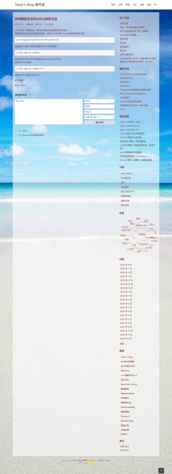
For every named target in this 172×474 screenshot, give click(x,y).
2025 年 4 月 (126, 272)
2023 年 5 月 (126, 296)
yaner (123, 122)
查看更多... (124, 434)
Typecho (101, 460)
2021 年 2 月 (126, 327)
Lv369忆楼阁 (126, 145)
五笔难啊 (125, 187)
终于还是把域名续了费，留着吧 (134, 31)
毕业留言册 (126, 178)
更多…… (123, 343)
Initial (108, 460)
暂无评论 (38, 24)
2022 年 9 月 (126, 311)
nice (122, 133)
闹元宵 (123, 43)
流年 (123, 182)
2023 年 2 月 (126, 303)
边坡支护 (124, 141)
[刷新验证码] (112, 117)
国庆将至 (124, 39)
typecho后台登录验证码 (33, 135)
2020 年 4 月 (126, 334)
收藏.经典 (29, 24)
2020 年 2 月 (126, 338)
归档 (142, 4)
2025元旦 (124, 86)
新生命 (123, 50)
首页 (113, 4)
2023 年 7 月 (126, 292)
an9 (122, 152)
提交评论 (100, 122)
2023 (24, 130)
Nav (135, 4)
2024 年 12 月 (126, 280)
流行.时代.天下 (127, 191)
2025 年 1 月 (126, 276)
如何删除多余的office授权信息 (36, 19)
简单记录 (124, 23)
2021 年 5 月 (126, 319)
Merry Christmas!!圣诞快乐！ (133, 93)
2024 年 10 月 (126, 284)
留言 (149, 4)
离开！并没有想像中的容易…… (134, 27)
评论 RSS (124, 450)
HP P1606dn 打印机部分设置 (133, 74)
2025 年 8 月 (126, 264)
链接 (128, 4)
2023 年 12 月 (126, 288)
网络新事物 (126, 196)
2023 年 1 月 (126, 307)
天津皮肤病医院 (127, 156)
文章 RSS (124, 446)
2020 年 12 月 (126, 331)
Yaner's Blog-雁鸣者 (30, 5)
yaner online (127, 173)
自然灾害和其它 (127, 54)
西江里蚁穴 (125, 97)
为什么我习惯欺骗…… (129, 35)
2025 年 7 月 (126, 268)
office (22, 85)
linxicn (123, 160)
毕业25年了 (125, 82)
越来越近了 (125, 46)
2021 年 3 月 (126, 323)
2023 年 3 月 (126, 299)
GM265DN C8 (126, 78)
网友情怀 (125, 205)
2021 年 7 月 (126, 315)
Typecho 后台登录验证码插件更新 (135, 90)
